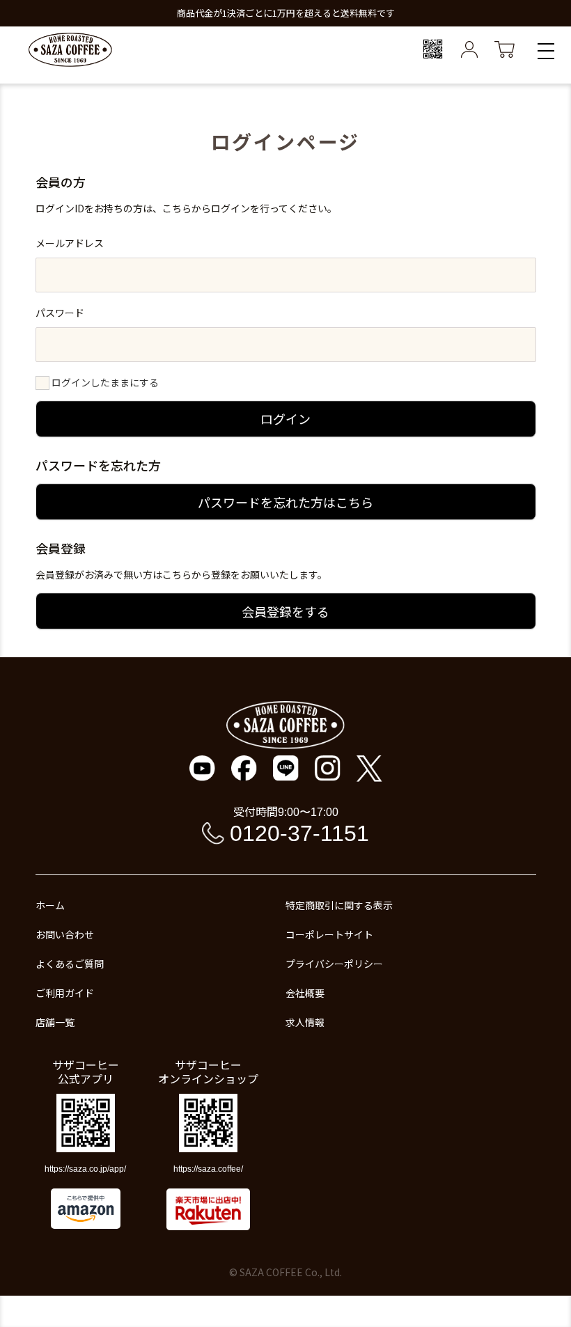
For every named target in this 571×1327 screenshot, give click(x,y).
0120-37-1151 (299, 833)
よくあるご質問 (70, 963)
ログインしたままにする (105, 382)
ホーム (50, 905)
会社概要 (305, 993)
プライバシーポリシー (334, 963)
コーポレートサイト (329, 934)
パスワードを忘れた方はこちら (285, 502)
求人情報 (305, 1022)
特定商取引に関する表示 (339, 905)
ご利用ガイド (65, 993)
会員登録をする (285, 611)
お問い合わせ (65, 934)
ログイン (285, 418)
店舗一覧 (55, 1022)
